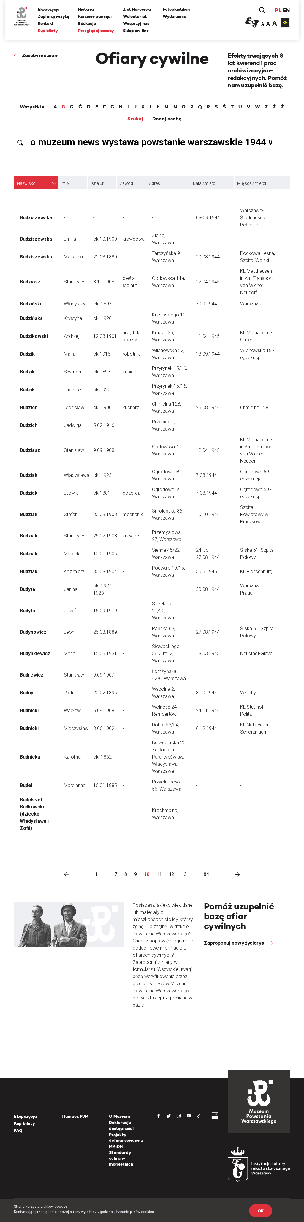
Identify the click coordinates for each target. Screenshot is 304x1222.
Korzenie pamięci (95, 16)
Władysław (75, 304)
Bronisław (74, 407)
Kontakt (46, 23)
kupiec (129, 372)
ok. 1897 (102, 304)
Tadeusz (72, 389)
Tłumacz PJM (74, 1116)
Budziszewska (36, 217)
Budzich (28, 407)
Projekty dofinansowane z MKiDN (126, 1140)
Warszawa (251, 304)
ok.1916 (101, 354)
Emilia (70, 239)
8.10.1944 (206, 693)
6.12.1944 (206, 728)
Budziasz (30, 450)
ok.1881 (101, 493)
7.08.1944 (206, 475)
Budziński (30, 304)
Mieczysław (76, 728)
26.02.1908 (105, 536)
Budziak (28, 475)
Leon (69, 632)
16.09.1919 (105, 611)
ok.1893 (101, 372)
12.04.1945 (208, 282)
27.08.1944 (208, 632)
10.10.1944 (208, 514)
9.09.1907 (103, 675)
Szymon (72, 372)
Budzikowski (34, 336)
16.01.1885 (105, 785)
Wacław (72, 710)
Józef (70, 611)
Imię (65, 183)
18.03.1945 (208, 653)
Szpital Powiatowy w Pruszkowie (254, 514)
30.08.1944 (208, 589)
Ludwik (71, 493)
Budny (26, 693)
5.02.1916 (103, 425)
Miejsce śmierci (251, 183)
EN (286, 10)
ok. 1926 (102, 318)
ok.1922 (101, 389)
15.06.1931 (105, 653)
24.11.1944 (208, 710)
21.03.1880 (105, 257)
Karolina (72, 757)
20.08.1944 (208, 257)
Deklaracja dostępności (121, 1125)
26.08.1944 (208, 407)
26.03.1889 (105, 632)
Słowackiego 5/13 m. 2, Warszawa (166, 653)
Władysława (76, 475)
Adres (154, 183)
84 (206, 874)
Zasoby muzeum (40, 55)
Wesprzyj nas (136, 23)
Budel (26, 785)
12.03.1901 (105, 336)
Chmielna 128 (254, 407)
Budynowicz (33, 632)
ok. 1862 (102, 757)
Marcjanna (75, 785)
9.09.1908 (103, 450)
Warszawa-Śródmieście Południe (253, 218)
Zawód (126, 183)
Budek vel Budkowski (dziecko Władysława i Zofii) (34, 814)
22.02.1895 (105, 693)
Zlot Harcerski (137, 9)
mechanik (133, 514)
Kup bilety (48, 30)
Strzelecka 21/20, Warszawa (163, 611)
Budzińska (31, 318)
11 (159, 874)
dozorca (131, 493)
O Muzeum (119, 1116)
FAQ (18, 1130)
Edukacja (87, 23)
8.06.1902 (103, 728)
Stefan (70, 514)
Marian (71, 354)
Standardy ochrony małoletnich (121, 1158)
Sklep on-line (135, 30)
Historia (86, 9)
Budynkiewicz (35, 653)
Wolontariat (135, 16)
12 (171, 874)
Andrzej (71, 336)
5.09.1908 (103, 710)
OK (261, 1210)
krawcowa (134, 239)
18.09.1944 (208, 354)
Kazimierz (74, 571)
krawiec (131, 536)
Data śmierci (204, 183)
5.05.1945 (206, 571)
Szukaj (135, 118)
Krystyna (73, 318)
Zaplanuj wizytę (53, 16)
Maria (69, 653)
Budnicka (30, 757)
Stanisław (74, 282)
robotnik (131, 354)
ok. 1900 (102, 407)
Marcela (72, 553)
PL (278, 10)
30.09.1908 (105, 514)
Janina (70, 589)
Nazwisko (26, 183)
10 (146, 874)
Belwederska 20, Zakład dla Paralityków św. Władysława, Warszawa (169, 757)
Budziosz (30, 282)
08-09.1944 (208, 217)
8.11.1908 (103, 282)
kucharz (131, 407)
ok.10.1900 (105, 239)
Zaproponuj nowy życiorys (234, 943)
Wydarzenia (174, 16)
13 (184, 874)
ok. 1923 (102, 475)
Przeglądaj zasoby (96, 30)
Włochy (248, 693)
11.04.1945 (208, 336)
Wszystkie (32, 107)
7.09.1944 (206, 304)
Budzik (27, 354)
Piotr (69, 693)
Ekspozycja (49, 9)
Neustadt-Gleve (256, 653)
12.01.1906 (105, 553)
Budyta (27, 589)
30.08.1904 (105, 571)
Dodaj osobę (166, 118)
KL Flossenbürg (256, 571)
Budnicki (29, 710)
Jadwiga (73, 425)
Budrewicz (31, 675)
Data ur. (97, 183)
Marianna (73, 257)
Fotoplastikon (176, 9)
